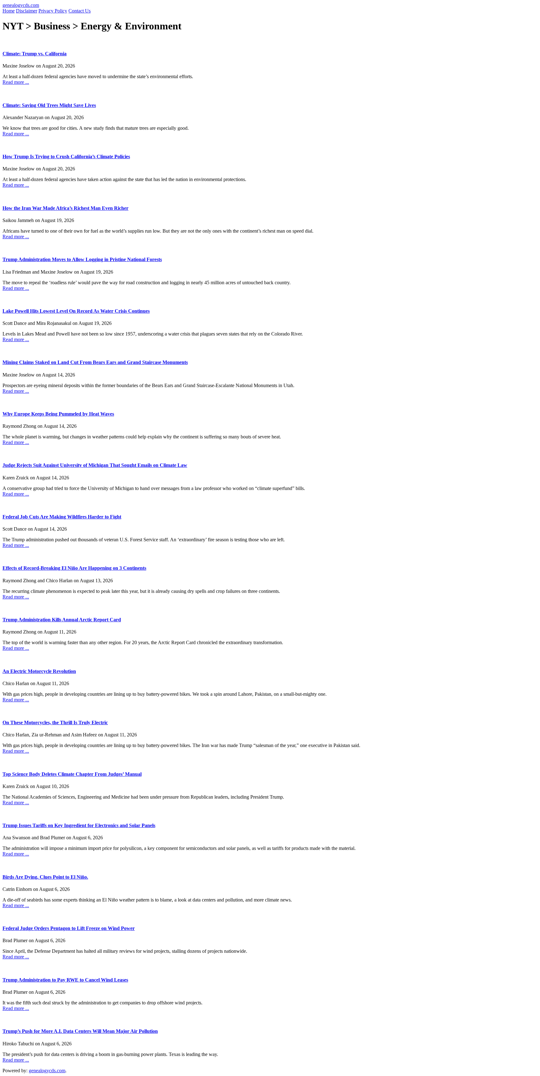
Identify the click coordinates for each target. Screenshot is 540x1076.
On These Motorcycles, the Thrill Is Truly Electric (55, 722)
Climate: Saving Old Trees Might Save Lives (49, 105)
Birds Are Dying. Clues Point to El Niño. (45, 877)
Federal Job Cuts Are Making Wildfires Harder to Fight (61, 516)
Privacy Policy (52, 10)
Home (8, 10)
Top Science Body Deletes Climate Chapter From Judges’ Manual (72, 774)
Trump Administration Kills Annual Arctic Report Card (61, 619)
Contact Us (79, 10)
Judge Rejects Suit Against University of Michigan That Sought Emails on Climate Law (94, 465)
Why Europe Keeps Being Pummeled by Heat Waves (58, 414)
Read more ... (15, 82)
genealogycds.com (20, 5)
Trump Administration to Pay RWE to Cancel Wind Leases (65, 980)
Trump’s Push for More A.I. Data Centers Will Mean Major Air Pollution (80, 1031)
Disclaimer (26, 10)
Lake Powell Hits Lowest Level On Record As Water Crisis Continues (76, 311)
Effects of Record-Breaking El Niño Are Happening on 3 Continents (74, 568)
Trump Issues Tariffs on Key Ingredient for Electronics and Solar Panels (78, 825)
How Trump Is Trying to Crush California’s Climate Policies (66, 156)
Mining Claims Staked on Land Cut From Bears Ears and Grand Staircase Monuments (95, 362)
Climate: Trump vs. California (34, 53)
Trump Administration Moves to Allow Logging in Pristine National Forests (82, 259)
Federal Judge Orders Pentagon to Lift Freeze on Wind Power (68, 928)
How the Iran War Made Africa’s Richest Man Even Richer (65, 208)
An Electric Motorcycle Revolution (39, 671)
